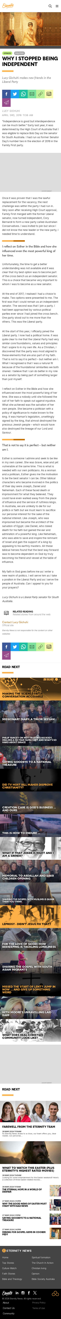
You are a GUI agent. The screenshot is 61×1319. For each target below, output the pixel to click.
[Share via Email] (32, 94)
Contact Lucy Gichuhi (15, 622)
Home (5, 1257)
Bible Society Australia (43, 1279)
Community (8, 1313)
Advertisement (47, 191)
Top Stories (8, 1262)
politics (19, 53)
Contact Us (9, 1308)
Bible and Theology (12, 1279)
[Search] (50, 6)
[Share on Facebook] (6, 94)
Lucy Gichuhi (11, 111)
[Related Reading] (49, 94)
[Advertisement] (30, 172)
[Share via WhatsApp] (23, 94)
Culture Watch (9, 1268)
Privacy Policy (39, 1302)
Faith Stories (8, 1273)
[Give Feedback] (6, 102)
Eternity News (19, 1250)
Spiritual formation (41, 1257)
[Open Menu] (57, 6)
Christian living (39, 1268)
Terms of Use (38, 1308)
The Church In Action (42, 1262)
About (6, 1302)
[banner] (8, 6)
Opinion (7, 53)
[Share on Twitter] (15, 94)
